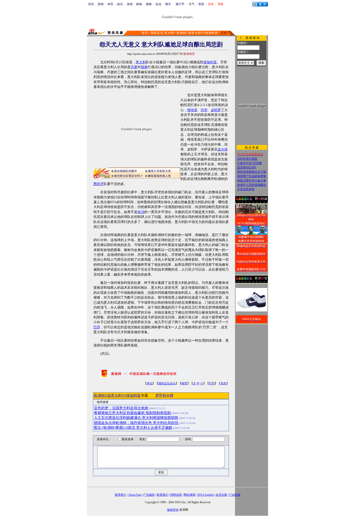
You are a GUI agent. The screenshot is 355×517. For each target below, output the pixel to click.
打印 (212, 383)
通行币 (180, 4)
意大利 (141, 62)
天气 (191, 4)
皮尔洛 (223, 149)
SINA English (205, 494)
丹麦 (134, 67)
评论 (149, 383)
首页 (91, 4)
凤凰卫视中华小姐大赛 (251, 180)
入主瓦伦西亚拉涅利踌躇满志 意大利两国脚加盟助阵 (136, 418)
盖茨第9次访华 (246, 167)
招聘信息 (176, 494)
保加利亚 (210, 62)
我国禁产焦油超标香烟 (251, 176)
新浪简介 (120, 494)
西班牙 (98, 184)
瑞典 (144, 67)
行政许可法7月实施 (249, 163)
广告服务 (149, 494)
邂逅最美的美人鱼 (159, 176)
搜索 (149, 4)
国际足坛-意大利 (162, 33)
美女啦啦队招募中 (125, 171)
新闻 (101, 4)
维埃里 (192, 110)
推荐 (184, 383)
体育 (110, 4)
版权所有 (173, 509)
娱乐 (120, 4)
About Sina (134, 494)
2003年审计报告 (247, 158)
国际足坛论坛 (167, 383)
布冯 (140, 212)
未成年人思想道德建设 (251, 185)
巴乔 (96, 327)
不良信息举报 (246, 189)
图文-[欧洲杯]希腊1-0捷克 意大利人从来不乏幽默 (133, 428)
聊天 (168, 4)
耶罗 (217, 110)
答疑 (201, 4)
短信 (158, 4)
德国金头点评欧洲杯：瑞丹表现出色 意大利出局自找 (136, 423)
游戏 (130, 4)
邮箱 (139, 4)
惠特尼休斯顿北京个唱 (251, 171)
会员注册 (221, 494)
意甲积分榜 (164, 395)
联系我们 (162, 494)
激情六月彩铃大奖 (159, 171)
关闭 (223, 383)
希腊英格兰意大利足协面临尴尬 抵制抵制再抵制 (132, 413)
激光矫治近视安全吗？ (128, 176)
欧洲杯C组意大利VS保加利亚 (197, 33)
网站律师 (189, 494)
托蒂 (204, 110)
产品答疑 (235, 494)
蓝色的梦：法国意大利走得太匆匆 (121, 408)
